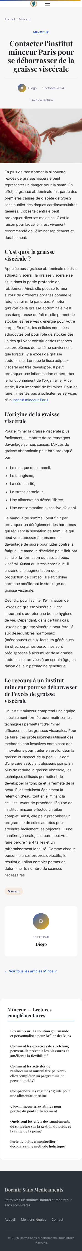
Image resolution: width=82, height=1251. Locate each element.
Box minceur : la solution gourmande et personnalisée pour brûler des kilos (40, 1033)
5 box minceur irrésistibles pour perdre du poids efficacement (36, 1108)
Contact (57, 1219)
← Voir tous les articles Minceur (31, 971)
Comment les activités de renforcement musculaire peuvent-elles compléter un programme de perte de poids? (38, 1073)
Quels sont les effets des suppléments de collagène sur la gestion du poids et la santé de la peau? (40, 1126)
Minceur (25, 19)
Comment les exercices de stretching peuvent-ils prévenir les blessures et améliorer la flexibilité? (39, 1051)
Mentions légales (33, 1219)
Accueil (10, 19)
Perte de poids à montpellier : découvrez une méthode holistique (37, 1143)
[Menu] (47, 3)
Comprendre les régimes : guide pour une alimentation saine (40, 1093)
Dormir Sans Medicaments (34, 1189)
